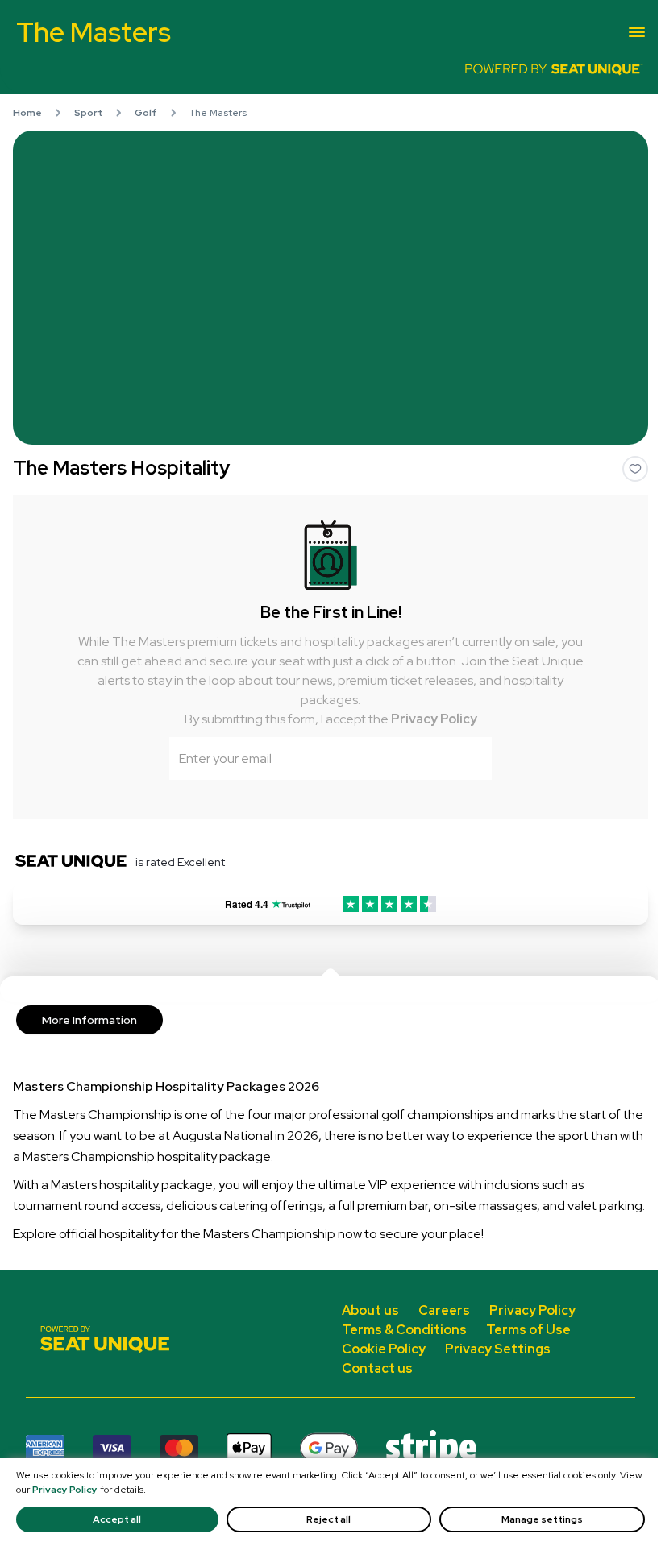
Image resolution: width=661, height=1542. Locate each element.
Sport (88, 112)
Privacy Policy (434, 719)
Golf (146, 112)
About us (370, 1310)
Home (27, 112)
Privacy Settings (498, 1349)
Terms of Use (528, 1329)
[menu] (637, 32)
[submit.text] (469, 758)
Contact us (377, 1368)
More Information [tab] (89, 1020)
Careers (444, 1310)
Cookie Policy (384, 1349)
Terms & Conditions (404, 1329)
